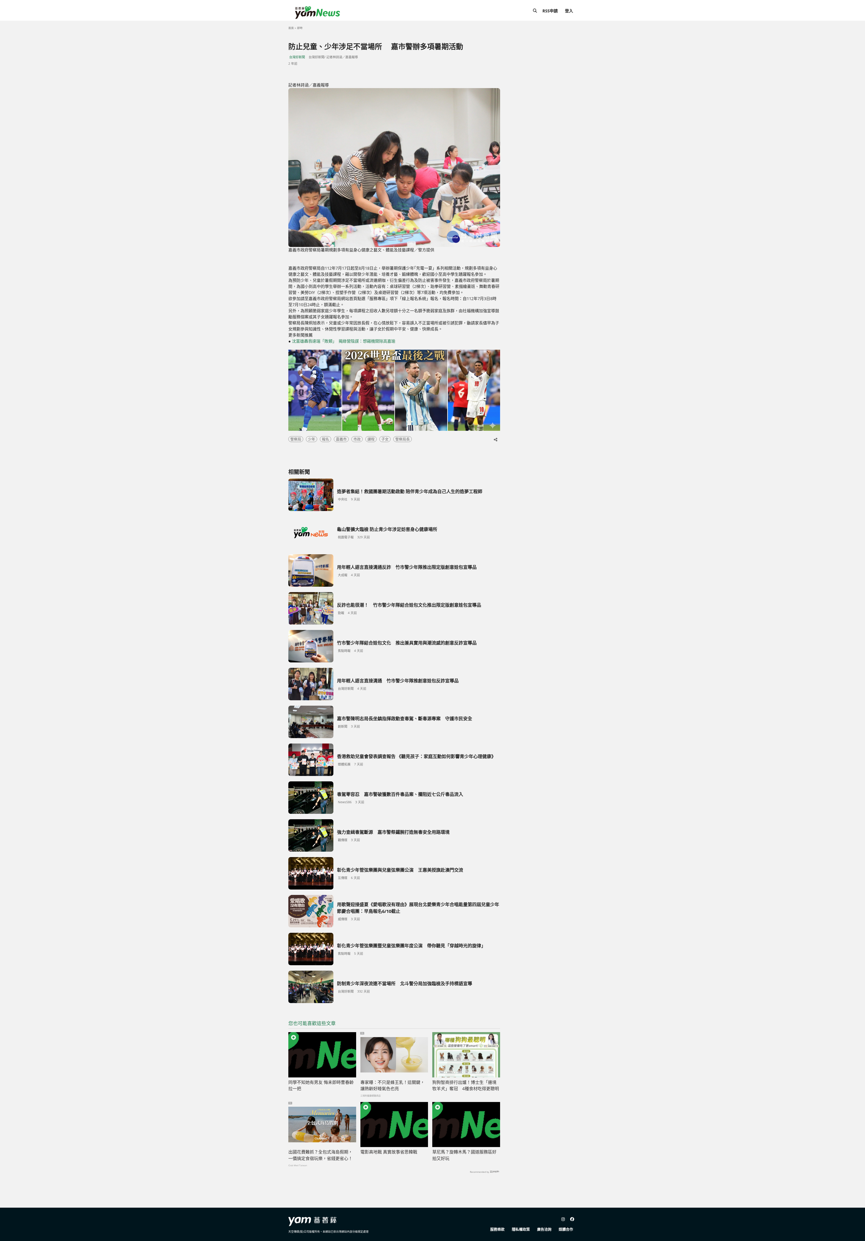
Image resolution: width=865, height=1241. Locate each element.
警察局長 (402, 439)
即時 (300, 28)
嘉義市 (341, 439)
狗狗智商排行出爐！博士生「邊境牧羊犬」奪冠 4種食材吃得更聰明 (465, 1085)
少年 (311, 439)
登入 (569, 11)
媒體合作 (566, 1229)
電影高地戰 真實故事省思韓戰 (388, 1152)
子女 (385, 439)
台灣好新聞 (297, 57)
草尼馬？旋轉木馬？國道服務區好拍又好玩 (464, 1155)
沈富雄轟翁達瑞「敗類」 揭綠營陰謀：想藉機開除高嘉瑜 (343, 341)
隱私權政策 (521, 1229)
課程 (371, 439)
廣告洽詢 (544, 1229)
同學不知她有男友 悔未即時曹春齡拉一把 (321, 1085)
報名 (325, 439)
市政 (357, 439)
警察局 (295, 439)
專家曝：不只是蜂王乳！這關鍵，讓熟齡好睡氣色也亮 (392, 1085)
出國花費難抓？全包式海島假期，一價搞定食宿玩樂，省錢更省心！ (320, 1155)
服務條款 (497, 1229)
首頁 (291, 28)
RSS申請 (550, 11)
